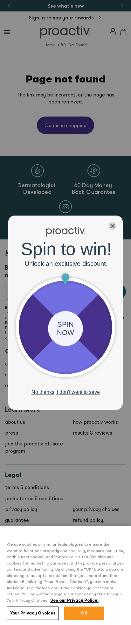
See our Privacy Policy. (74, 600)
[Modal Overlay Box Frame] (65, 313)
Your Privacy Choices (33, 613)
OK (84, 613)
